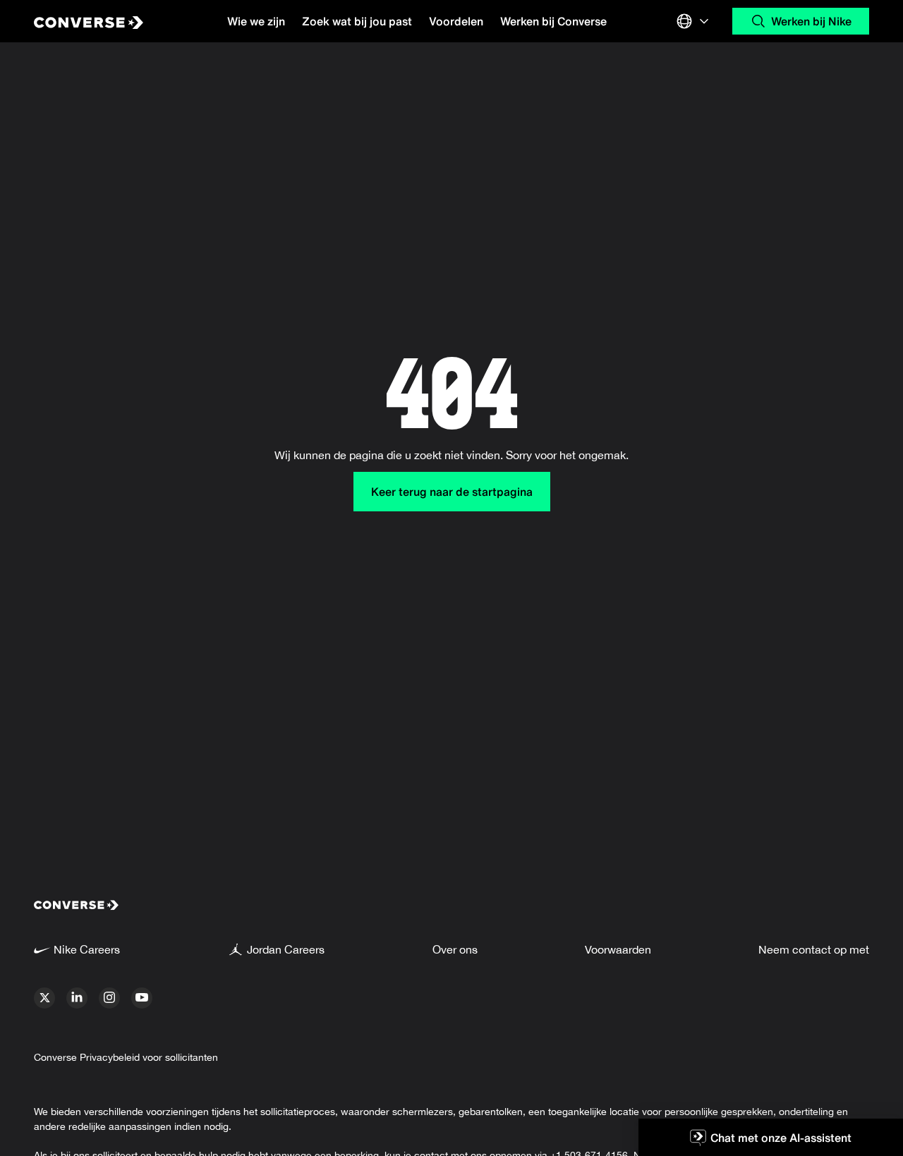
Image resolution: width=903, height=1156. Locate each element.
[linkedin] (76, 998)
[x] (44, 998)
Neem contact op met (813, 949)
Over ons (455, 949)
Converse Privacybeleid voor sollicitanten (126, 1057)
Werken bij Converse (553, 21)
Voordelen (456, 21)
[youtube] (141, 998)
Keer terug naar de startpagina (452, 491)
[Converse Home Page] (103, 21)
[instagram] (109, 998)
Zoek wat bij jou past (357, 21)
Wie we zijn (256, 21)
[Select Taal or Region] (694, 21)
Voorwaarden (618, 949)
